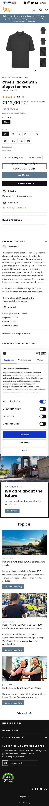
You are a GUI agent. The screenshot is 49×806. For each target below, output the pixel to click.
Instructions (12, 723)
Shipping (33, 102)
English (23, 796)
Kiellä (24, 450)
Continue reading (13, 586)
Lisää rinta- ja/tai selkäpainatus (24, 166)
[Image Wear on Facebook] (25, 2)
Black (6, 122)
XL (37, 133)
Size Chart (36, 158)
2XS (5, 133)
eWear (43, 2)
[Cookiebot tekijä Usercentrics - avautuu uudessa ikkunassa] (35, 353)
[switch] (42, 409)
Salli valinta (25, 443)
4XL (20, 141)
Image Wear (10, 730)
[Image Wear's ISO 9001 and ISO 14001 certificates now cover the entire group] (24, 605)
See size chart (7, 147)
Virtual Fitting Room (15, 158)
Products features (13, 241)
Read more (12, 511)
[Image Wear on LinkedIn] (33, 2)
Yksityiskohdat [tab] (24, 360)
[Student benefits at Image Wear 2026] (24, 668)
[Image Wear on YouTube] (37, 2)
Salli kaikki (24, 435)
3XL (13, 141)
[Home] (7, 9)
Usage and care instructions (19, 343)
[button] (40, 10)
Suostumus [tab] (9, 360)
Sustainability (13, 737)
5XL (28, 141)
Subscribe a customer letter (23, 746)
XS (13, 133)
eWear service (7, 151)
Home (4, 77)
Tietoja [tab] (40, 360)
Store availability (24, 183)
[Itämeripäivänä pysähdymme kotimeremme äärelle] (24, 542)
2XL (5, 141)
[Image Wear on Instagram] (29, 2)
